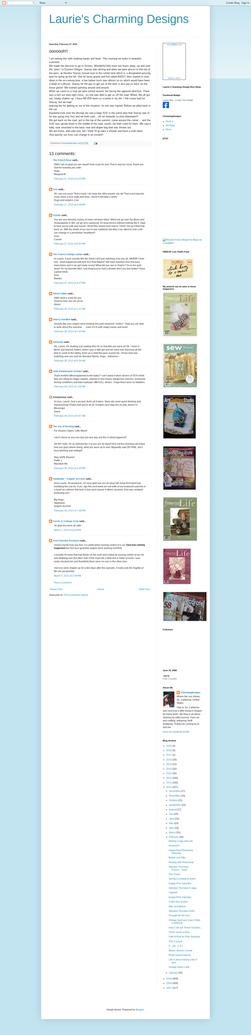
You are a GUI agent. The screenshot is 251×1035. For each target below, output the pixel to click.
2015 (169, 764)
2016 (169, 759)
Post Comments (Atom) (76, 595)
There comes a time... (180, 932)
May (171, 823)
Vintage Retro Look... (180, 967)
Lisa (55, 189)
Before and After (177, 857)
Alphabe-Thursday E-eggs (183, 888)
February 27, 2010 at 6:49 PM (69, 204)
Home (100, 589)
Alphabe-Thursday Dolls (182, 911)
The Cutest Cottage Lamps (68, 254)
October (173, 800)
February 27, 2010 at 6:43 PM (69, 178)
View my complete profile (176, 731)
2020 (169, 746)
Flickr (168, 129)
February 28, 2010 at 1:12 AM (69, 309)
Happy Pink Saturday (180, 883)
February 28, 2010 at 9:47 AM (69, 415)
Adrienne (58, 342)
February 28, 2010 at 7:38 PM (69, 510)
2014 (169, 769)
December (175, 791)
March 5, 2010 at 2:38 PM (67, 575)
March (172, 832)
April (172, 828)
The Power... (175, 874)
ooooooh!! (174, 845)
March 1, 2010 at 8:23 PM (67, 530)
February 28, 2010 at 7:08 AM (69, 386)
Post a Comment (63, 582)
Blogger (140, 1009)
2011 (169, 782)
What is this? (174, 78)
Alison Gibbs (60, 293)
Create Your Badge (184, 100)
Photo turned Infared (179, 955)
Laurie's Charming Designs (119, 19)
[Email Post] (95, 143)
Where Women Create (180, 950)
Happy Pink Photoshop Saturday (181, 851)
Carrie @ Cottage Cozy (66, 521)
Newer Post (56, 589)
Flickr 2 (169, 121)
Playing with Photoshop (181, 862)
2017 (169, 755)
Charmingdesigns (190, 692)
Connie (57, 215)
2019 (169, 750)
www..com (174, 44)
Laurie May (168, 100)
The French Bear (62, 160)
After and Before (177, 906)
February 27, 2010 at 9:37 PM (69, 283)
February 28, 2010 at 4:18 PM (69, 468)
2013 (169, 773)
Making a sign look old (181, 841)
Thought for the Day (179, 915)
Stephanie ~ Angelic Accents (69, 478)
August (173, 809)
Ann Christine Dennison (66, 540)
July (171, 814)
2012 (169, 778)
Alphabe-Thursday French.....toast (178, 868)
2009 (169, 978)
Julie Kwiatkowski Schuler (67, 371)
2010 (169, 787)
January (173, 972)
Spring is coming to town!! (182, 878)
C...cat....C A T (176, 946)
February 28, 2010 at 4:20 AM (69, 331)
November (175, 795)
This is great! (175, 941)
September (175, 805)
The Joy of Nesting (63, 426)
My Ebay (170, 125)
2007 (169, 988)
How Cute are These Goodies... (185, 927)
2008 (169, 983)
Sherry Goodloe (61, 319)
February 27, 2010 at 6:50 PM (69, 243)
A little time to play (178, 901)
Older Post (144, 589)
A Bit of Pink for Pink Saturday (184, 936)
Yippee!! (173, 892)
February (174, 837)
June (172, 818)
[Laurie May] (166, 107)
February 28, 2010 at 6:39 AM (69, 360)
